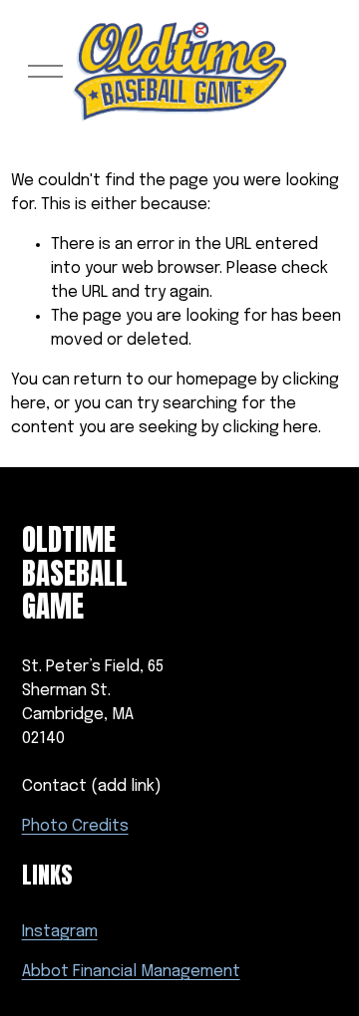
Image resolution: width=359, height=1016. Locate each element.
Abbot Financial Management (131, 971)
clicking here (270, 427)
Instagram (60, 931)
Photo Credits (75, 826)
